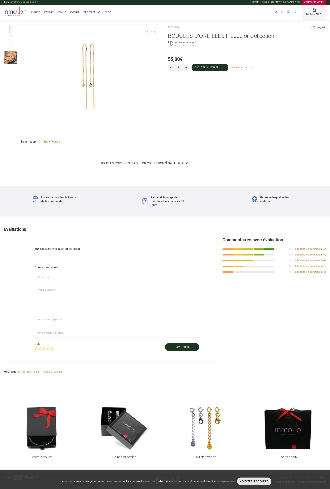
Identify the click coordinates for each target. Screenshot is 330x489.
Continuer (182, 347)
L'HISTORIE (254, 2)
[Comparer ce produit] (155, 31)
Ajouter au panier (207, 67)
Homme (61, 12)
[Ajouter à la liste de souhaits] (146, 31)
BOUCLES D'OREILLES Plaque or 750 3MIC (41, 372)
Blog (108, 12)
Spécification (52, 141)
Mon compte (286, 12)
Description (28, 141)
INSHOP (35, 12)
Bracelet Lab (92, 12)
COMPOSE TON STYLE (314, 2)
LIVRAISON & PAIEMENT (270, 2)
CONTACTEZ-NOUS (291, 2)
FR (293, 12)
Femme (48, 12)
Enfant (74, 12)
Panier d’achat (314, 14)
